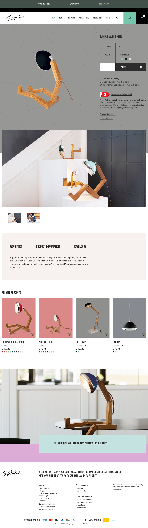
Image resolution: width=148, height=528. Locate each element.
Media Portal (70, 18)
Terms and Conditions (84, 502)
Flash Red (5, 346)
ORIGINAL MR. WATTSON (13, 342)
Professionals (82, 485)
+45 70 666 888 (44, 488)
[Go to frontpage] (15, 18)
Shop (53, 18)
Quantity (108, 47)
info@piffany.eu (44, 491)
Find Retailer (97, 18)
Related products (106, 118)
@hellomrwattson (48, 504)
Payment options (32, 520)
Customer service (84, 496)
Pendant (117, 342)
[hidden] (129, 18)
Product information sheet (121, 94)
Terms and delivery (109, 78)
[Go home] (11, 473)
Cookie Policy (81, 508)
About (61, 18)
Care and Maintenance (84, 500)
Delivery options (93, 520)
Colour (107, 55)
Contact (108, 18)
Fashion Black (81, 346)
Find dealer (117, 490)
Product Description (108, 114)
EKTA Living (74, 4)
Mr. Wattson (105, 4)
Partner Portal (84, 18)
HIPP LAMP (81, 342)
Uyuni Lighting (44, 4)
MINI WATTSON (45, 342)
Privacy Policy (81, 505)
